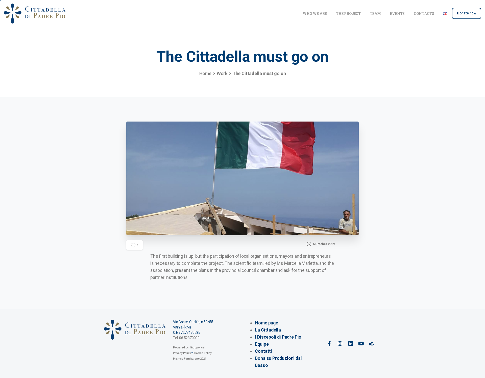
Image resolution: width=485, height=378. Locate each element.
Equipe (262, 344)
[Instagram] (340, 344)
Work (222, 73)
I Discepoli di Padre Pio (278, 337)
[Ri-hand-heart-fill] (372, 344)
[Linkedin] (350, 344)
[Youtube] (361, 344)
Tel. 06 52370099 (186, 338)
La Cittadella (268, 330)
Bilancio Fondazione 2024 (189, 358)
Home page (266, 322)
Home (205, 73)
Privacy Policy (181, 353)
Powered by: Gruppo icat (189, 347)
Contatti (263, 351)
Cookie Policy (202, 353)
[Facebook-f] (329, 344)
